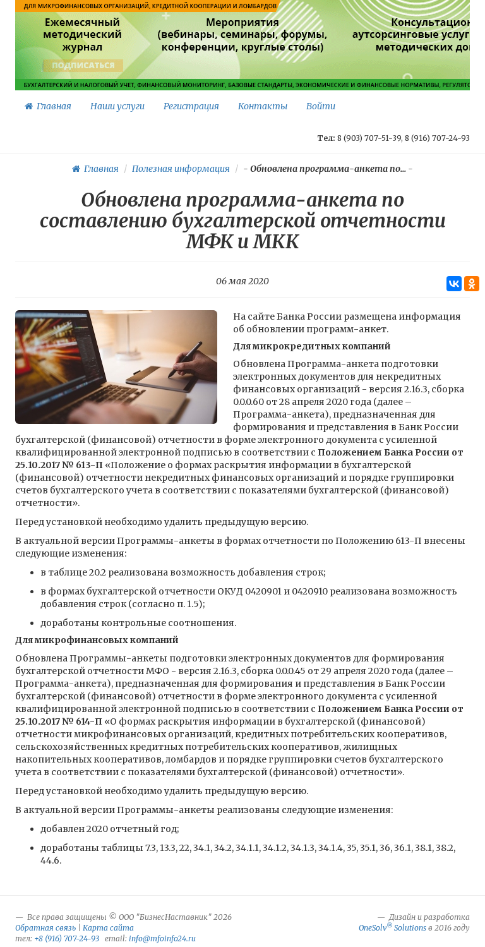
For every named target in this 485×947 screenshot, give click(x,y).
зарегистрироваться (240, 65)
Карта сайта (108, 927)
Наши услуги (117, 106)
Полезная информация (181, 168)
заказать (448, 65)
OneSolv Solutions (392, 927)
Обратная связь (45, 927)
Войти (320, 106)
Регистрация (191, 106)
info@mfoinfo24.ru (162, 938)
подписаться (83, 65)
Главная (52, 106)
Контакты (262, 106)
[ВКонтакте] (454, 283)
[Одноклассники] (471, 283)
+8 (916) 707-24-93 (66, 938)
